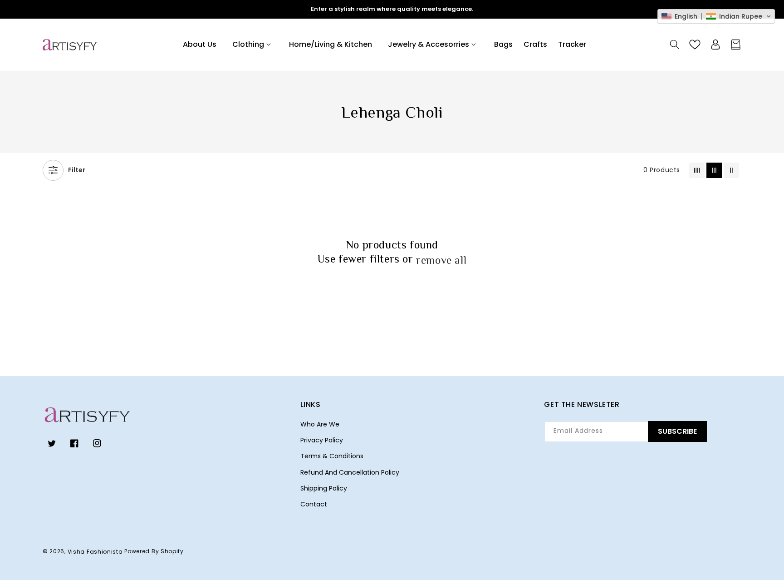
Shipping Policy (323, 488)
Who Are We (319, 424)
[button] (252, 45)
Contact (313, 504)
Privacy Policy (321, 440)
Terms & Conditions (331, 456)
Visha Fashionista (95, 551)
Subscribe (677, 431)
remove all (441, 260)
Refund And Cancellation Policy (349, 472)
